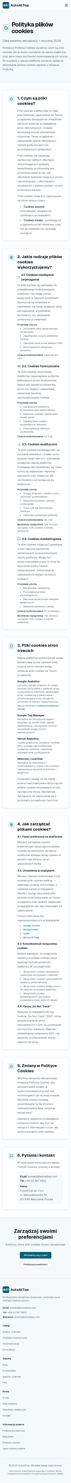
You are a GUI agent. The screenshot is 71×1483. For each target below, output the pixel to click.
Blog (5, 1364)
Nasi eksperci (10, 1403)
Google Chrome (31, 925)
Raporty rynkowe (12, 1376)
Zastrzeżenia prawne (14, 1448)
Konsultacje (9, 1349)
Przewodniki (9, 1370)
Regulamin (8, 1436)
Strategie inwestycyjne (15, 1337)
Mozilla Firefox (30, 929)
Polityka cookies (11, 1442)
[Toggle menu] (66, 5)
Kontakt (7, 1415)
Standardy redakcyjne (14, 1409)
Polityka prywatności (35, 1264)
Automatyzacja (11, 1343)
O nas (6, 1397)
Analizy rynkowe (11, 1331)
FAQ (5, 1382)
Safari (26, 933)
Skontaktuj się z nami (35, 1255)
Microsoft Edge (31, 937)
